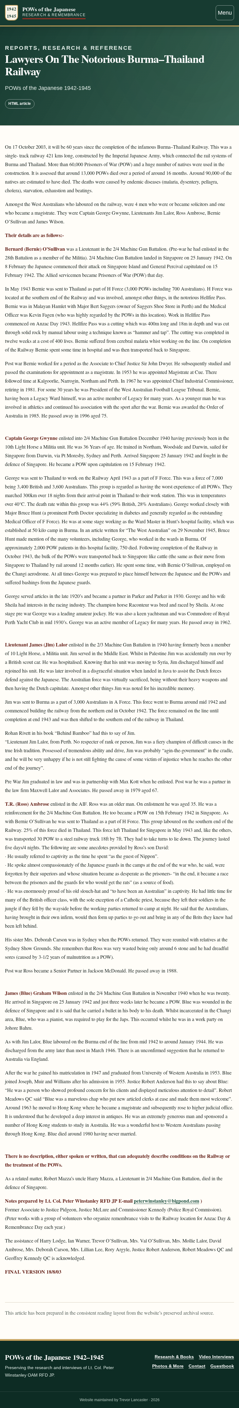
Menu (225, 13)
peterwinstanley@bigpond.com (166, 1200)
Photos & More (168, 1366)
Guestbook (222, 1366)
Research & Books (174, 1356)
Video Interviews (216, 1356)
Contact (197, 1366)
